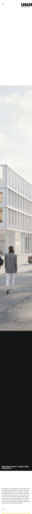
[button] (3, 4)
